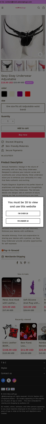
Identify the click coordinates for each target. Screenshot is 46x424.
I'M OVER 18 (23, 213)
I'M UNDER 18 (22, 221)
